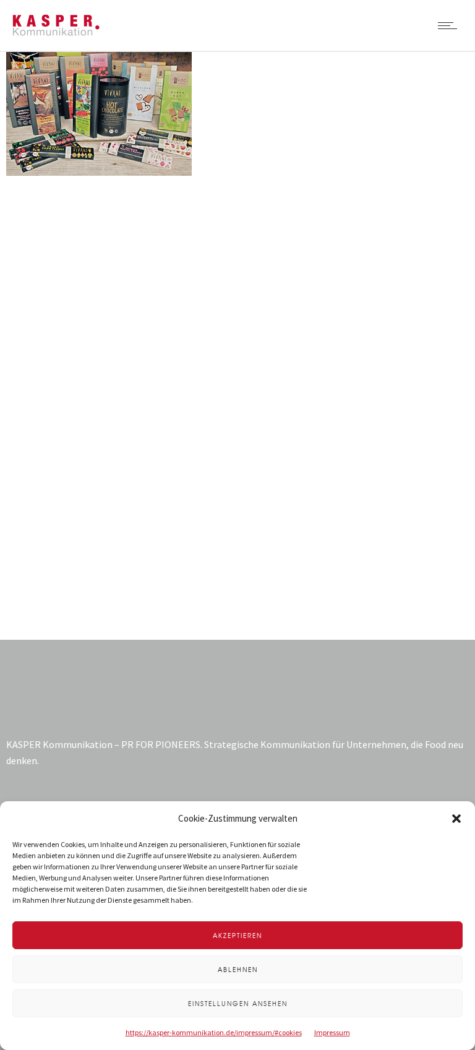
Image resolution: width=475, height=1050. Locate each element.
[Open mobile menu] (450, 25)
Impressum (332, 1032)
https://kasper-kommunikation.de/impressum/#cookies (214, 1032)
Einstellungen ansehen (238, 1003)
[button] (456, 818)
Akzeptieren (237, 935)
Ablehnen (238, 969)
